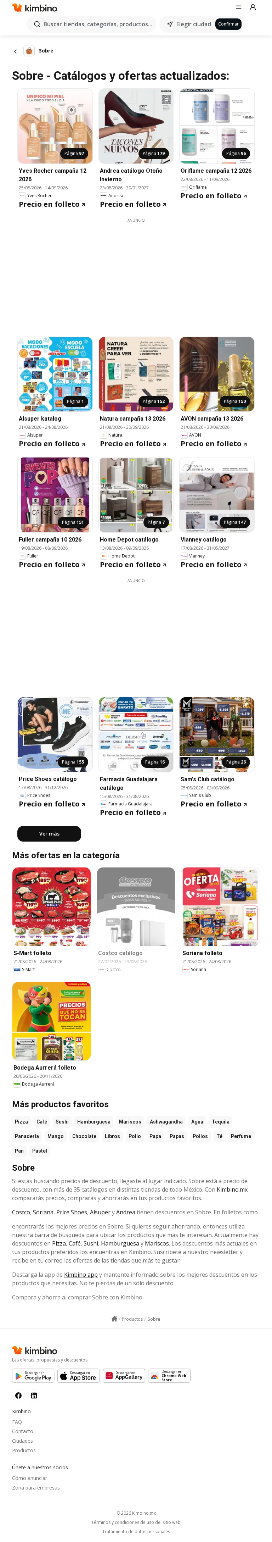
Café (41, 1122)
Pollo (135, 1136)
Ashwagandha (166, 1122)
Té (219, 1136)
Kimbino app (81, 1274)
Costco (21, 1212)
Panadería (27, 1136)
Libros (112, 1136)
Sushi (62, 1122)
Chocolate (84, 1136)
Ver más (49, 833)
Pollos (200, 1136)
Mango (55, 1136)
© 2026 (136, 1513)
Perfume (241, 1136)
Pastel (39, 1151)
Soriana (43, 1212)
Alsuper (100, 1212)
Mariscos (130, 1122)
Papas (177, 1136)
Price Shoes (71, 1212)
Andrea (125, 1212)
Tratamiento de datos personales (136, 1532)
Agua (197, 1122)
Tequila (221, 1122)
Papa (155, 1136)
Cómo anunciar (29, 1478)
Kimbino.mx (232, 1189)
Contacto (22, 1431)
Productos (24, 1450)
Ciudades (22, 1440)
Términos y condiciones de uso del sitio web (136, 1522)
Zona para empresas (36, 1487)
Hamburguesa (93, 1122)
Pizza (21, 1122)
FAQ (17, 1422)
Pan (19, 1151)
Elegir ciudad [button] (193, 24)
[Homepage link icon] (114, 1319)
